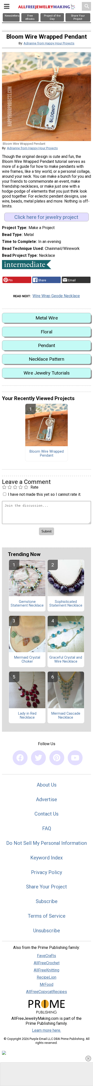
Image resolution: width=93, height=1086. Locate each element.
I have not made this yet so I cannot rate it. (44, 494)
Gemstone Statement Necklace (27, 604)
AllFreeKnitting (46, 970)
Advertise (46, 799)
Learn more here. (46, 1030)
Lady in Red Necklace (27, 716)
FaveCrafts (46, 955)
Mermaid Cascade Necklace (65, 716)
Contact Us (46, 814)
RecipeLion (46, 977)
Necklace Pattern (46, 359)
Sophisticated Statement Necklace (65, 604)
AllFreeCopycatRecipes (46, 991)
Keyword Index (46, 858)
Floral (46, 332)
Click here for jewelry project (46, 217)
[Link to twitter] (38, 757)
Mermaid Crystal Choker (27, 660)
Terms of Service (46, 916)
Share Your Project (46, 887)
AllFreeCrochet (47, 963)
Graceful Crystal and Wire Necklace (65, 660)
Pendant (46, 345)
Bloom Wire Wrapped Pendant (47, 454)
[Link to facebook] (20, 757)
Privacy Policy (46, 872)
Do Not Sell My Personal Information (46, 843)
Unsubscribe (46, 931)
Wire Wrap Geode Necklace (56, 296)
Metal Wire (46, 318)
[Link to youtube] (75, 757)
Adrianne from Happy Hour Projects (49, 43)
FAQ (46, 828)
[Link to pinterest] (56, 757)
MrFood (46, 984)
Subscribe (47, 901)
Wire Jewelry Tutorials (47, 373)
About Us (47, 785)
